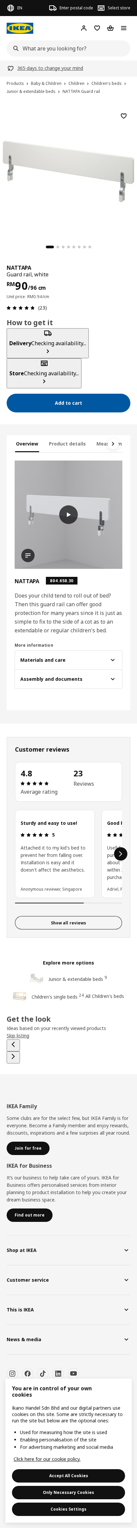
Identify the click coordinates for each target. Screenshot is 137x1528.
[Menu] (123, 28)
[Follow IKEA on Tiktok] (43, 1373)
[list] (68, 854)
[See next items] (113, 443)
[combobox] (66, 48)
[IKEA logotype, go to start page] (20, 28)
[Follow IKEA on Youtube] (73, 1373)
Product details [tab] (67, 443)
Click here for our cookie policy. (47, 1459)
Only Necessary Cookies (68, 1492)
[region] (68, 170)
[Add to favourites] (123, 116)
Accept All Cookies (68, 1476)
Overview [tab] (27, 443)
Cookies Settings (68, 1509)
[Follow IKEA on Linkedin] (58, 1373)
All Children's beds (104, 996)
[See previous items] (13, 1045)
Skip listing (18, 1035)
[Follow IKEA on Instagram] (12, 1373)
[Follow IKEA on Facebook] (27, 1373)
